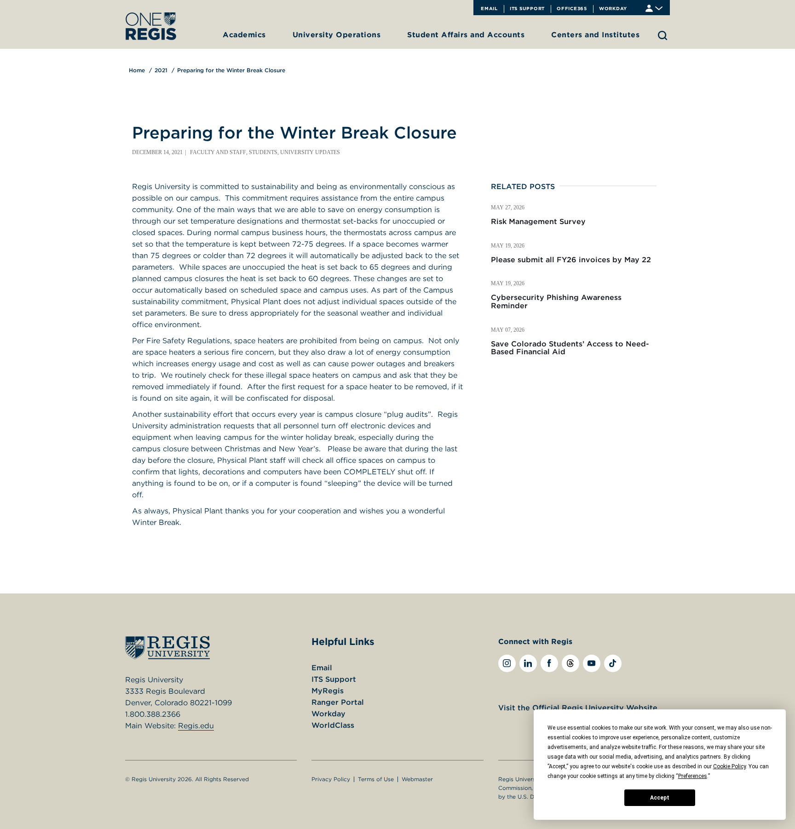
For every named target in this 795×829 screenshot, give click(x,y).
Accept (659, 797)
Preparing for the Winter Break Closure (231, 70)
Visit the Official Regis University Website (577, 707)
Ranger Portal (337, 702)
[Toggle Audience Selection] (653, 7)
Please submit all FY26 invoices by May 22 (571, 259)
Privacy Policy (330, 779)
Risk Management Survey (538, 221)
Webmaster (417, 779)
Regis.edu (196, 725)
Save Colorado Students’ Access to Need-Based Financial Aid (570, 348)
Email (489, 8)
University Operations (337, 34)
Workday (613, 8)
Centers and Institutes (595, 34)
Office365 (572, 8)
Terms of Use (376, 779)
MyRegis (327, 690)
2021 (161, 70)
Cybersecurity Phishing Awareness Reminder (556, 301)
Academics (244, 34)
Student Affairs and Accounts (465, 34)
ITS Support (527, 8)
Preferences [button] (692, 776)
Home (137, 70)
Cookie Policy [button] (729, 766)
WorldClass (332, 725)
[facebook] (549, 663)
